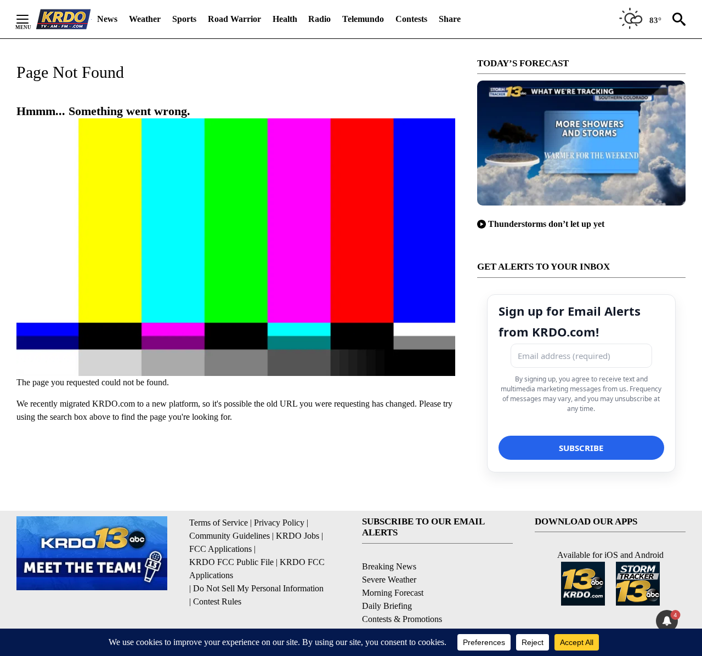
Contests (411, 19)
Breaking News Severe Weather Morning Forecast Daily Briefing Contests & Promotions (402, 593)
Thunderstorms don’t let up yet (546, 224)
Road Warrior (234, 19)
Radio (319, 19)
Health (285, 19)
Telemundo (363, 19)
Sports (184, 19)
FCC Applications (220, 549)
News (107, 19)
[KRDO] (63, 19)
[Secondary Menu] (30, 19)
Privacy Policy (279, 522)
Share (450, 19)
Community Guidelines (229, 535)
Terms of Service (218, 522)
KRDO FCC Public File (231, 562)
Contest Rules (217, 601)
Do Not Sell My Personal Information (258, 588)
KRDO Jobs (297, 535)
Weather (145, 19)
